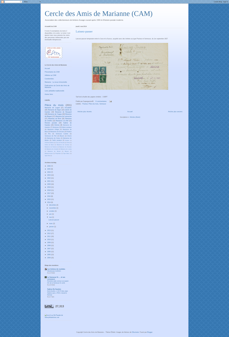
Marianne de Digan (54, 110)
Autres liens (49, 94)
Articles (57, 125)
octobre (52, 211)
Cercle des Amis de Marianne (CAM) (99, 13)
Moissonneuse (49, 153)
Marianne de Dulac (53, 138)
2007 (49, 248)
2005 (49, 254)
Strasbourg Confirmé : (54, 271)
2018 (49, 190)
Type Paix (47, 155)
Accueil (130, 111)
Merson (67, 151)
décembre (52, 205)
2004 (49, 258)
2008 (49, 245)
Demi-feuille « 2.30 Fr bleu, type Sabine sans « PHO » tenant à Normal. (57, 293)
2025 (49, 169)
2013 (49, 230)
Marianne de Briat (54, 118)
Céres (68, 142)
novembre (52, 208)
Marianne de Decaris (57, 131)
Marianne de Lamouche (63, 116)
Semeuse (102, 104)
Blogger (149, 332)
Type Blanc (66, 153)
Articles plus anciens (175, 111)
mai (50, 217)
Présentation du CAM (52, 72)
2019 (49, 187)
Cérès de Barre (49, 144)
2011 (49, 236)
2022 (49, 178)
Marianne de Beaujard (63, 112)
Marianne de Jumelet (52, 149)
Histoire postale (51, 123)
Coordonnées (49, 79)
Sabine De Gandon (54, 289)
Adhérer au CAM (50, 75)
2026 (49, 166)
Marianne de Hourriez (65, 147)
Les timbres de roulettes (56, 269)
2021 (49, 181)
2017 (49, 193)
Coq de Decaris (60, 142)
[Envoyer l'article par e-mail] (110, 101)
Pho (49, 133)
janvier (51, 226)
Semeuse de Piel (51, 136)
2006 (49, 251)
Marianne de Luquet (52, 108)
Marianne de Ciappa (55, 114)
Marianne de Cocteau (63, 144)
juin (50, 214)
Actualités (68, 108)
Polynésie (58, 153)
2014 (49, 202)
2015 (49, 199)
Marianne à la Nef (62, 121)
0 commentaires (101, 101)
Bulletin (67, 140)
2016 (49, 196)
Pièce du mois (94, 104)
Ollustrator (135, 332)
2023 (49, 175)
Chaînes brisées (49, 142)
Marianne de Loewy (66, 149)
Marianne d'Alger (53, 129)
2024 (49, 172)
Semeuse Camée (62, 133)
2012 (49, 233)
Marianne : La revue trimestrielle (56, 82)
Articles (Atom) (135, 117)
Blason (62, 136)
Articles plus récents (85, 111)
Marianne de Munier (54, 151)
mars (51, 223)
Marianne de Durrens (51, 147)
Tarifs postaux (57, 140)
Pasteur (85, 104)
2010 (49, 239)
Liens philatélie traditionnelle (54, 91)
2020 (49, 184)
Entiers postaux (66, 127)
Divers (69, 136)
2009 (49, 242)
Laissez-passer (84, 31)
